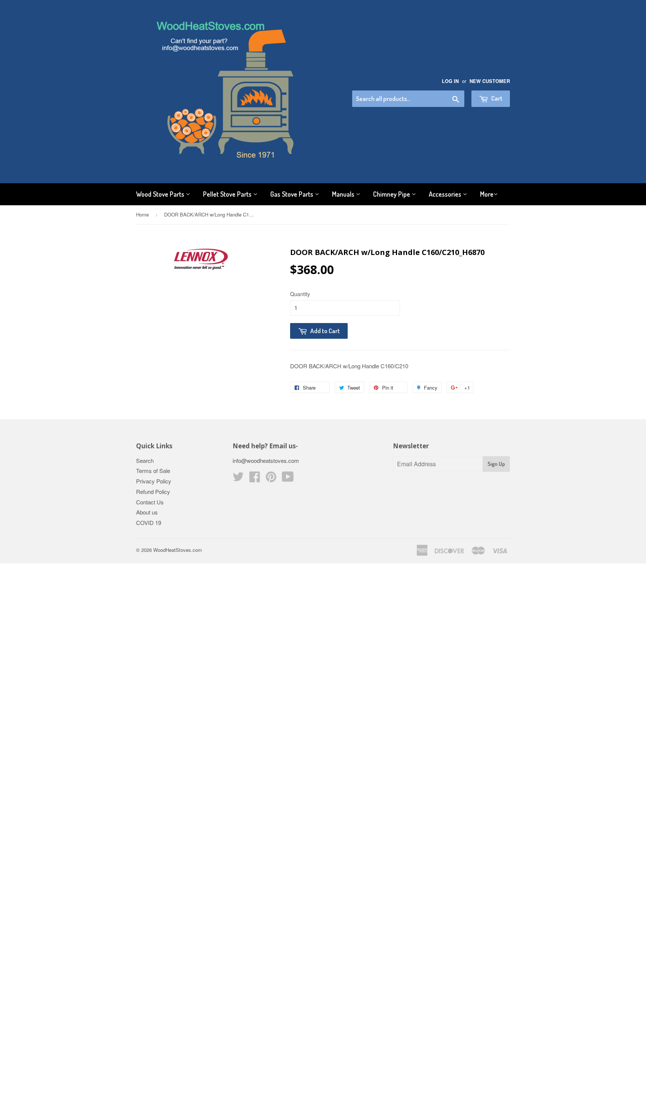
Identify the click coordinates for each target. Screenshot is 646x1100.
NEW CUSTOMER (490, 81)
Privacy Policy (153, 481)
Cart (496, 98)
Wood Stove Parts (161, 194)
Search (145, 460)
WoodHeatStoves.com (177, 549)
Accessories (446, 194)
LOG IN (450, 81)
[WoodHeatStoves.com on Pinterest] (271, 479)
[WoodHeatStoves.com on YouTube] (288, 479)
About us (147, 512)
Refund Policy (153, 491)
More (486, 194)
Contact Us (150, 502)
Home (142, 214)
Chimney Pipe (392, 194)
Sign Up (496, 463)
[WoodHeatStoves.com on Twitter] (238, 479)
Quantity (300, 294)
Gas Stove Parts (292, 194)
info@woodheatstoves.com (266, 460)
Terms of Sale (153, 470)
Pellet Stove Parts (228, 194)
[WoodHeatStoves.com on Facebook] (254, 479)
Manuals (344, 194)
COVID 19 (148, 522)
